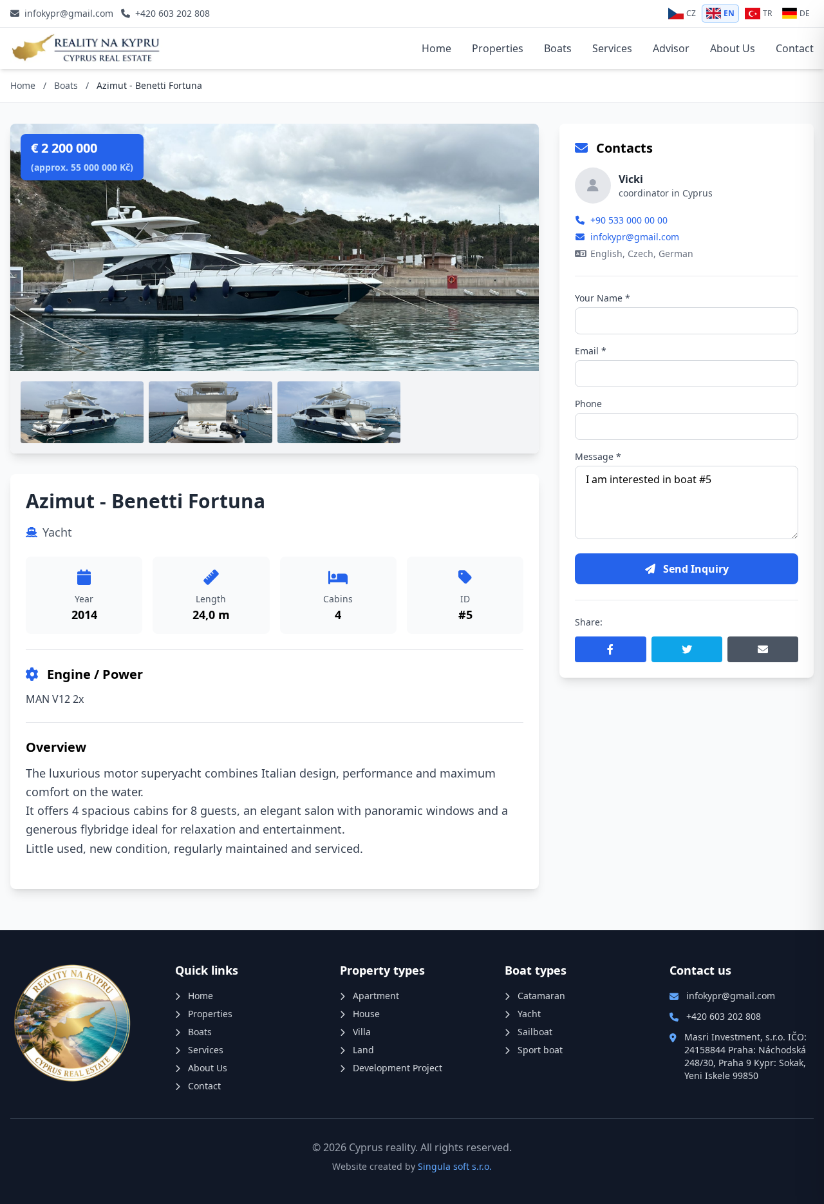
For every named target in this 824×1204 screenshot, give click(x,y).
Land (362, 1050)
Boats (558, 48)
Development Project (396, 1068)
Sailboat (533, 1032)
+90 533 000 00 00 (629, 220)
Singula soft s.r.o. (455, 1166)
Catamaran (540, 995)
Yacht (528, 1014)
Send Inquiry (694, 569)
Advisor (671, 48)
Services (612, 48)
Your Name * (602, 298)
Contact (795, 48)
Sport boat (539, 1050)
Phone (588, 403)
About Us (732, 48)
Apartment (374, 995)
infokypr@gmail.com (634, 237)
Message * (598, 456)
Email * (590, 351)
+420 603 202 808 (723, 1016)
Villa (360, 1032)
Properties (497, 48)
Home (436, 48)
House (365, 1014)
